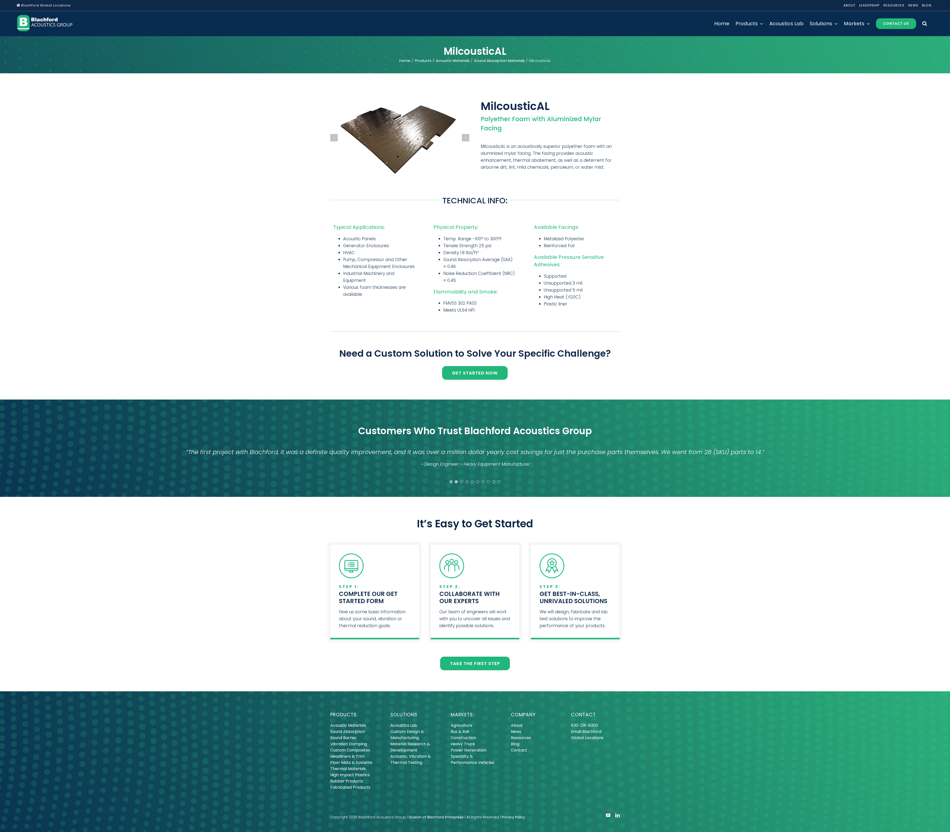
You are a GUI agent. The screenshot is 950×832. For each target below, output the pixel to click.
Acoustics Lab (403, 725)
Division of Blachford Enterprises (436, 817)
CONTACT (583, 714)
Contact (519, 750)
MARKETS (462, 714)
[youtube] (608, 815)
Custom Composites (350, 750)
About (517, 725)
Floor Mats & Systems (351, 762)
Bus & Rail (460, 731)
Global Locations (587, 738)
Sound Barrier (343, 738)
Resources (521, 738)
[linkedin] (617, 815)
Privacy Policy (513, 817)
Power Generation (468, 750)
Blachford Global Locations (45, 5)
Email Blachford (586, 731)
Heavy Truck (463, 744)
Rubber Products (346, 781)
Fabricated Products (350, 787)
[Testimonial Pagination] (451, 481)
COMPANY (523, 714)
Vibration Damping (348, 744)
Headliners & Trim (347, 756)
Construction (463, 738)
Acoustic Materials (348, 725)
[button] (924, 23)
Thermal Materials (348, 769)
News (516, 731)
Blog (515, 744)
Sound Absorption (347, 731)
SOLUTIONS (403, 714)
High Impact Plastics (350, 775)
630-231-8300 (584, 725)
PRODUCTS (343, 714)
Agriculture (461, 725)
